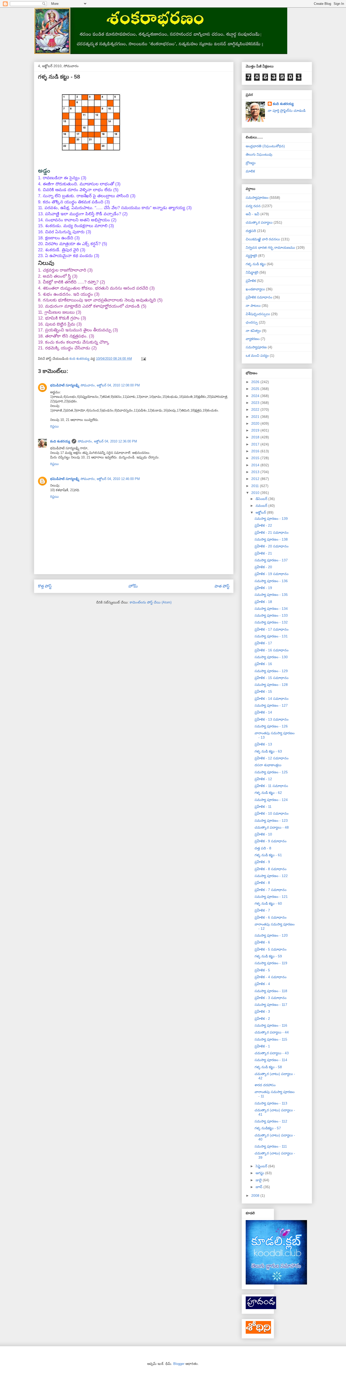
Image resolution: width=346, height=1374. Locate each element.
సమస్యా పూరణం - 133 (271, 615)
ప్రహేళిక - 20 (263, 567)
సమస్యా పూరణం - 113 (271, 1103)
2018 (255, 437)
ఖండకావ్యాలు (255, 289)
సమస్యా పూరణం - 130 (271, 657)
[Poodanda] (261, 1308)
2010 (255, 493)
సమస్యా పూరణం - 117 (271, 1005)
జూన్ (259, 1187)
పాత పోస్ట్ (222, 586)
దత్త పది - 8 (263, 848)
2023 (255, 403)
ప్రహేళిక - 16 (263, 664)
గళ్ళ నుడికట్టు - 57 (268, 1128)
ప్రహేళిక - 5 (262, 970)
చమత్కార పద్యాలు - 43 (272, 1053)
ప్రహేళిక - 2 (262, 1018)
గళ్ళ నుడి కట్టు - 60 (268, 903)
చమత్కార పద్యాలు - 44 (272, 1032)
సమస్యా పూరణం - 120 (271, 935)
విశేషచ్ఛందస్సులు (258, 314)
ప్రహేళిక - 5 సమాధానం (270, 949)
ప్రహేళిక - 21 (263, 553)
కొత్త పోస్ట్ (45, 586)
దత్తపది (251, 231)
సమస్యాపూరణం (257, 197)
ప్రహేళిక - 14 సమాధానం (272, 699)
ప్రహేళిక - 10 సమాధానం (272, 813)
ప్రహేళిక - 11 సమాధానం (271, 786)
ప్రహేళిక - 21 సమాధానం (272, 532)
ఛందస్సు (252, 322)
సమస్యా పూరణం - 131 (271, 636)
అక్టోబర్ (261, 512)
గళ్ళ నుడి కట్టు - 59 (268, 956)
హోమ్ (133, 586)
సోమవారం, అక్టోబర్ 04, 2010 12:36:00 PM (107, 441)
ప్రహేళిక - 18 (263, 602)
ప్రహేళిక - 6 (262, 942)
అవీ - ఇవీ (252, 214)
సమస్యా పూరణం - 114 (271, 1060)
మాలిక (250, 171)
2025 (255, 389)
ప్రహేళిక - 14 (263, 712)
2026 (255, 382)
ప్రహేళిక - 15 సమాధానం (272, 678)
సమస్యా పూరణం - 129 (271, 671)
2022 (255, 409)
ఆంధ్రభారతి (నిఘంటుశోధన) (265, 146)
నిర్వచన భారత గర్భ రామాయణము (270, 247)
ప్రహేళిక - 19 (263, 588)
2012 (255, 479)
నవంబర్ (262, 506)
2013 (255, 472)
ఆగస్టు (260, 1173)
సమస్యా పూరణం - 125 (271, 772)
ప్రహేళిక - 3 (262, 1011)
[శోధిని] (258, 1332)
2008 (255, 1195)
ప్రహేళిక (251, 281)
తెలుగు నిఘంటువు (259, 154)
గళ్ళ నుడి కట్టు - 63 (268, 751)
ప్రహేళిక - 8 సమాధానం (270, 869)
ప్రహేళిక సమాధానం (259, 297)
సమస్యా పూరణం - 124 (271, 800)
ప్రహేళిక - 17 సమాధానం (272, 629)
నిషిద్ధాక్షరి (252, 272)
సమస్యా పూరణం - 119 (271, 963)
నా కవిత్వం (253, 331)
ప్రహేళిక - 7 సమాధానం (270, 890)
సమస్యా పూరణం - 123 (271, 820)
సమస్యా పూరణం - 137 (271, 560)
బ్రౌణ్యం (251, 163)
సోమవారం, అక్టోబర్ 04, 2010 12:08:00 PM (110, 385)
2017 (255, 444)
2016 (255, 451)
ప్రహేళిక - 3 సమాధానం (270, 998)
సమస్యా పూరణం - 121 (271, 897)
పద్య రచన (253, 206)
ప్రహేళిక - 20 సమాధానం (272, 546)
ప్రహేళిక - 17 (263, 643)
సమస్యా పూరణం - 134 (271, 608)
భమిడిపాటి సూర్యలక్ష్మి (64, 385)
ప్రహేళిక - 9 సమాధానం (270, 841)
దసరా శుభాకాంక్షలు (268, 765)
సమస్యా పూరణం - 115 (271, 1039)
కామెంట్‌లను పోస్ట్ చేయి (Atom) (150, 602)
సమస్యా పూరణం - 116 (271, 1025)
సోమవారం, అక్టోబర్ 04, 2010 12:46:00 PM (110, 479)
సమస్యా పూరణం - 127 (271, 705)
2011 (255, 486)
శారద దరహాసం (265, 1085)
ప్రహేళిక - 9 (262, 862)
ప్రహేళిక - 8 (262, 883)
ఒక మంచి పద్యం (257, 355)
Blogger (178, 1364)
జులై (259, 1180)
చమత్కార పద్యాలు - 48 (272, 827)
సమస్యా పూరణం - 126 (271, 726)
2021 (255, 417)
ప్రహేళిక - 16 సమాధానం (272, 650)
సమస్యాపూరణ (256, 347)
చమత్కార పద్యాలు (259, 222)
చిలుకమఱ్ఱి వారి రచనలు (263, 239)
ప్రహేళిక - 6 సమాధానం (270, 917)
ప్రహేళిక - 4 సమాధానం (270, 977)
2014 (255, 465)
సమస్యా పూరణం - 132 (271, 622)
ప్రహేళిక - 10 (263, 834)
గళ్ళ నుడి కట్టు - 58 (268, 1067)
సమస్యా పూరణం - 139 (271, 518)
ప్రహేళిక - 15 (263, 691)
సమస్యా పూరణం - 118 (271, 991)
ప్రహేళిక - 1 (262, 1046)
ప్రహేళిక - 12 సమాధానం (272, 758)
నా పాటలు (253, 306)
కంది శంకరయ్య (60, 441)
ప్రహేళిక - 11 (263, 807)
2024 (255, 396)
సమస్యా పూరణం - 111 (271, 1146)
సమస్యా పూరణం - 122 (271, 876)
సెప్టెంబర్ (262, 1166)
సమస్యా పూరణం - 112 (271, 1121)
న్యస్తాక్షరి (251, 256)
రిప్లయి (54, 426)
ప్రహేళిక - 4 (262, 984)
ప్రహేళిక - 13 (263, 744)
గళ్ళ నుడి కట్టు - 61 (268, 855)
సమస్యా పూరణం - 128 (271, 685)
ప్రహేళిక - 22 (263, 525)
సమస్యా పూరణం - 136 (271, 581)
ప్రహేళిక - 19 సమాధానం (272, 574)
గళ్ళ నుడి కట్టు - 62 (268, 793)
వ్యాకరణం (253, 339)
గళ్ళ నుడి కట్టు (256, 264)
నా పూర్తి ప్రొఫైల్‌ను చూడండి (286, 111)
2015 (255, 458)
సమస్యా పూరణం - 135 (271, 595)
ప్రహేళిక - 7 (262, 910)
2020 (255, 423)
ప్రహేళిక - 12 (263, 779)
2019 (255, 430)
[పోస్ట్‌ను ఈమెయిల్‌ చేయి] (143, 359)
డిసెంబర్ (262, 499)
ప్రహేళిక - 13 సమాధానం (272, 719)
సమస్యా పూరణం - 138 (271, 539)
